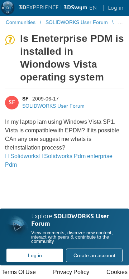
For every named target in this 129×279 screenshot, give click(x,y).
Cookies (117, 272)
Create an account (94, 255)
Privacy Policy (71, 272)
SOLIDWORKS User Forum (53, 106)
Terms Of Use (18, 272)
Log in (35, 255)
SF (25, 99)
